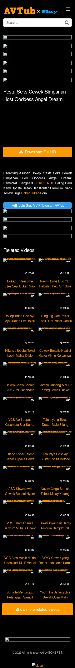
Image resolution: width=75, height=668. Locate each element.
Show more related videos (37, 609)
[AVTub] (31, 11)
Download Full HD (40, 152)
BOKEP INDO (44, 183)
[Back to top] (67, 659)
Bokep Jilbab (30, 193)
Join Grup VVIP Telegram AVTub (41, 205)
